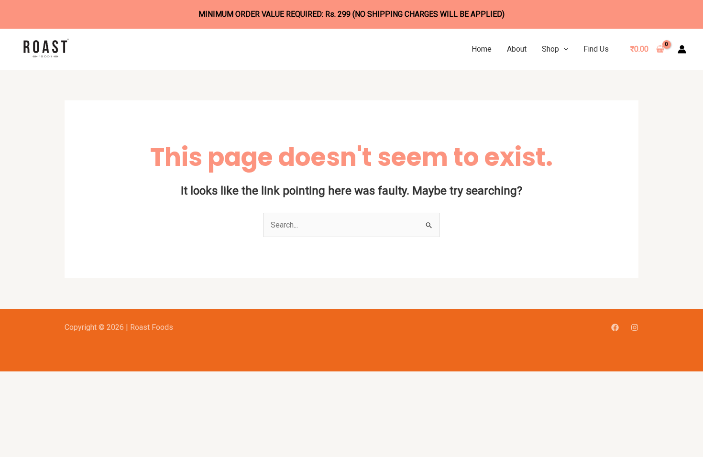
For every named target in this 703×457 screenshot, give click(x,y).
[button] (564, 49)
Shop (550, 49)
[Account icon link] (682, 49)
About (517, 49)
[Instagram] (634, 327)
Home (482, 49)
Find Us (596, 49)
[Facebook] (615, 327)
